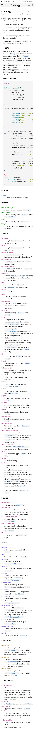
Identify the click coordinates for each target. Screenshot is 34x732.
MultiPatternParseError (9, 517)
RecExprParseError (7, 524)
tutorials (4, 195)
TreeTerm (4, 467)
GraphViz (12, 287)
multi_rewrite (6, 212)
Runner (3, 410)
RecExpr (4, 389)
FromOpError (5, 338)
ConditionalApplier (8, 266)
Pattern (4, 382)
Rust (30, 1)
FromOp (4, 573)
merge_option (6, 668)
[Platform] (10, 1)
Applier (4, 554)
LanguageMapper (7, 605)
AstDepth (4, 238)
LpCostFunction (6, 619)
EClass (3, 289)
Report (3, 396)
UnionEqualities (6, 720)
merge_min (5, 657)
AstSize (3, 245)
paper (15, 41)
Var (2, 488)
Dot (2, 282)
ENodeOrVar (5, 503)
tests (7, 36)
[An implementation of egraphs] (5, 1)
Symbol (4, 458)
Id (2, 354)
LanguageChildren (7, 596)
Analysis (4, 547)
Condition (4, 559)
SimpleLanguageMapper (9, 430)
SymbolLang (5, 463)
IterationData (6, 582)
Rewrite (4, 403)
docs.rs (24, 1)
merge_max (5, 645)
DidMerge (4, 273)
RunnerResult (6, 706)
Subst (3, 451)
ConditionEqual (6, 259)
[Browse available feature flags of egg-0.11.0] (13, 1)
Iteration (4, 361)
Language (4, 589)
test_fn (3, 224)
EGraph (3, 294)
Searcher (4, 633)
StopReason (5, 533)
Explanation (5, 301)
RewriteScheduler (7, 626)
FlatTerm (4, 317)
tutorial (8, 28)
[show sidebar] (2, 5)
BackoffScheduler (7, 252)
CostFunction (5, 566)
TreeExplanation (7, 711)
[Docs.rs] (1, 1)
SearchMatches (6, 423)
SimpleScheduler (7, 444)
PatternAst (5, 701)
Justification (5, 507)
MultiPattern (5, 375)
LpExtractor (5, 368)
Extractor (4, 310)
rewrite (3, 219)
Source (3, 14)
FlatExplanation (6, 685)
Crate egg (15, 5)
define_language (7, 207)
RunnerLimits (6, 417)
